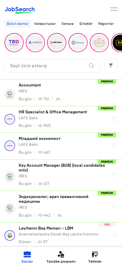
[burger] (114, 10)
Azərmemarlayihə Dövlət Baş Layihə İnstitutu (58, 231)
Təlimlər (95, 261)
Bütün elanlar (17, 24)
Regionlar (106, 24)
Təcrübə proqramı (61, 261)
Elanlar (27, 261)
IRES (30, 88)
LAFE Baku (53, 115)
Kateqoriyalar (45, 24)
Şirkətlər (85, 24)
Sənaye (67, 24)
